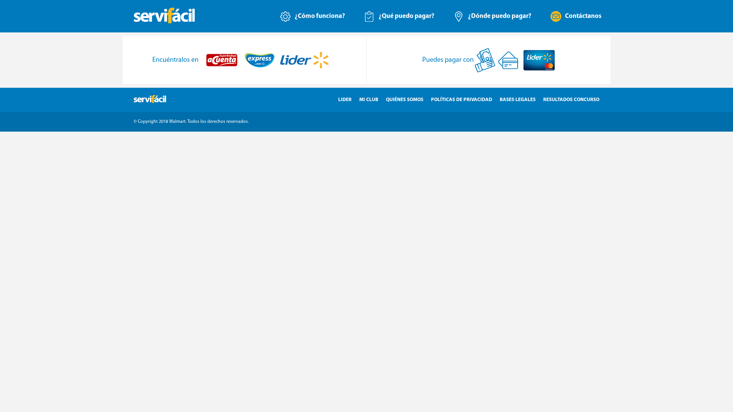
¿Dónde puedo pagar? (499, 16)
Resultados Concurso (571, 99)
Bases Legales (518, 99)
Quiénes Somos (404, 99)
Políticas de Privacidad (461, 99)
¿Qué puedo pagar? (406, 16)
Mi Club (368, 99)
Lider (345, 99)
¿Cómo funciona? (320, 16)
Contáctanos (583, 16)
